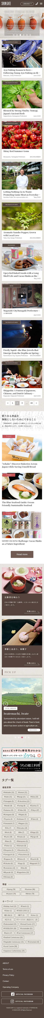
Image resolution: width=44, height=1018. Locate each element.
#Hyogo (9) (34, 837)
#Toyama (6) (8, 819)
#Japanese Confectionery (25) (14, 951)
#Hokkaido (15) (8, 792)
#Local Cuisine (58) (10, 946)
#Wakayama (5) (22, 841)
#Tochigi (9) (21, 806)
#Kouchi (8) (34, 859)
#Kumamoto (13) (9, 868)
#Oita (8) (24, 868)
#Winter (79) (30, 894)
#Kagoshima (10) (23, 872)
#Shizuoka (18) (22, 828)
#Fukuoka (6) (8, 863)
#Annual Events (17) (27, 924)
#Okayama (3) (8, 850)
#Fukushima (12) (23, 801)
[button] (14, 35)
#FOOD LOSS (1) (23, 911)
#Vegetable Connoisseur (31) (13, 942)
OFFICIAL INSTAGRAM (24, 1001)
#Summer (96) (30, 889)
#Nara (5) (8, 841)
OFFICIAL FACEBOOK (24, 994)
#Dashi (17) (8, 933)
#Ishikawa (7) (21, 819)
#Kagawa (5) (8, 859)
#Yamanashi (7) (8, 823)
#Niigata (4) (22, 815)
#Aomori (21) (22, 792)
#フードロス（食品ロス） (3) (27, 920)
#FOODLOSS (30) (9, 928)
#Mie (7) (21, 832)
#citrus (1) (34, 915)
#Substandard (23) (9, 924)
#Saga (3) (21, 863)
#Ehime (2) (21, 859)
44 (31, 403)
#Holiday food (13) (9, 906)
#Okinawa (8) (8, 877)
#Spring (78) (11, 889)
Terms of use (8, 969)
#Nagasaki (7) (34, 863)
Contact (6, 981)
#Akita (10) (34, 797)
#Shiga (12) (34, 832)
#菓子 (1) (21, 915)
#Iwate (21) (8, 797)
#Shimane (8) (21, 846)
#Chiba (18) (22, 810)
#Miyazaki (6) (8, 872)
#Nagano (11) (23, 823)
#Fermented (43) (33, 942)
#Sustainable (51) (26, 928)
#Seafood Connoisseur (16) (13, 937)
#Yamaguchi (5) (8, 855)
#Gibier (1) (8, 911)
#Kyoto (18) (8, 837)
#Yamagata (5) (8, 801)
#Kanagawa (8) (8, 815)
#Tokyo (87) (35, 810)
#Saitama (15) (8, 810)
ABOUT (6, 963)
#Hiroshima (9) (22, 850)
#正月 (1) (8, 920)
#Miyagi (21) (21, 797)
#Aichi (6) (8, 832)
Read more (22, 554)
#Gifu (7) (8, 828)
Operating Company (11, 987)
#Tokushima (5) (23, 855)
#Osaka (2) (21, 837)
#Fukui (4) (34, 819)
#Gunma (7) (34, 806)
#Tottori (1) (8, 846)
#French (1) (25, 906)
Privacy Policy (8, 975)
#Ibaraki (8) (8, 806)
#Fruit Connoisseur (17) (25, 933)
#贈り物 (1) (8, 915)
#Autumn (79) (11, 894)
